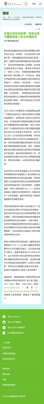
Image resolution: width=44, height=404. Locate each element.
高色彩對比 (7, 348)
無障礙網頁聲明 (8, 385)
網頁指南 (6, 374)
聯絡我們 (6, 369)
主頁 (3, 17)
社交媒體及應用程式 (15, 333)
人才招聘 (6, 343)
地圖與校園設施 (8, 353)
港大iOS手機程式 (15, 322)
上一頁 (38, 29)
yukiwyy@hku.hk (11, 287)
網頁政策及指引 (8, 359)
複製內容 (39, 24)
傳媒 (9, 17)
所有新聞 (17, 17)
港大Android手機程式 (16, 327)
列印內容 (29, 24)
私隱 (4, 379)
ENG (34, 4)
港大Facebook (13, 317)
